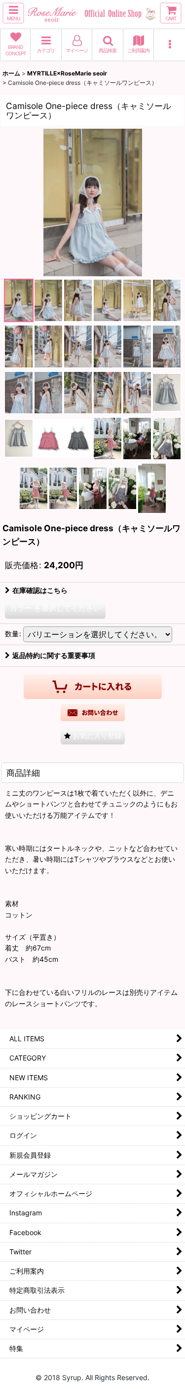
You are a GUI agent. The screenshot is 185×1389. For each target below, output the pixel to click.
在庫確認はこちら (40, 590)
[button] (13, 13)
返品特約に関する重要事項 (53, 655)
